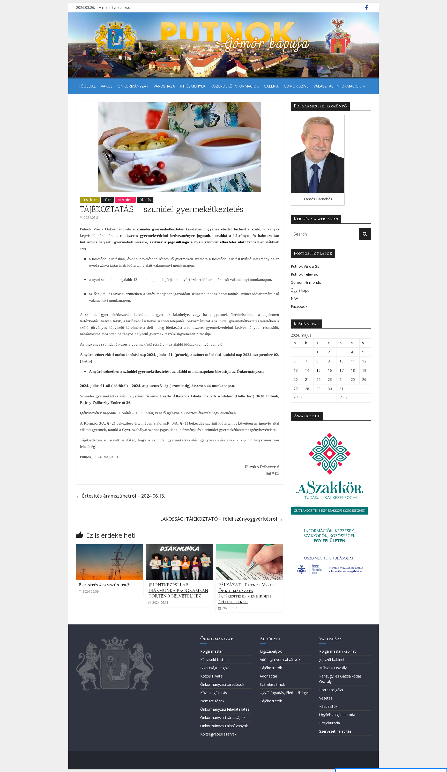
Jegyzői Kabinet (332, 659)
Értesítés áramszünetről (105, 585)
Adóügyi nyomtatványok (280, 659)
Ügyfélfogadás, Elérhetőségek (285, 692)
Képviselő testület (215, 659)
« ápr (298, 397)
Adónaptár (268, 676)
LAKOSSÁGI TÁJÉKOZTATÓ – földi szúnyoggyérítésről (221, 519)
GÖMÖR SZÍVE (296, 86)
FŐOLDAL (87, 86)
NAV (294, 298)
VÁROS (107, 86)
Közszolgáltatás (213, 692)
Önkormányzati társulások (222, 684)
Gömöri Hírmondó (306, 282)
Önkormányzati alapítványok (224, 725)
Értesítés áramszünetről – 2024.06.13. (120, 496)
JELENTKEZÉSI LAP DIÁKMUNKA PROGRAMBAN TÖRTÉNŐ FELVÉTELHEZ (178, 590)
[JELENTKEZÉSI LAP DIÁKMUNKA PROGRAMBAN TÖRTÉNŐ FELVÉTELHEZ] (179, 547)
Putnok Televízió (304, 274)
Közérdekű (125, 200)
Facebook (299, 306)
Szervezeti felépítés (335, 731)
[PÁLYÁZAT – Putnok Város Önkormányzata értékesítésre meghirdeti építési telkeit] (249, 547)
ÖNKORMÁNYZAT (133, 86)
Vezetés (325, 698)
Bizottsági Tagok (214, 667)
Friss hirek (90, 200)
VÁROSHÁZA (164, 86)
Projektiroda (329, 722)
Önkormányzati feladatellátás (224, 709)
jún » (343, 397)
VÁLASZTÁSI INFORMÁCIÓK (337, 86)
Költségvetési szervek (218, 734)
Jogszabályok (271, 651)
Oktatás (145, 200)
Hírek (107, 200)
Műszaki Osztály (333, 667)
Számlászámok (272, 684)
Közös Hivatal (211, 676)
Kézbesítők (328, 706)
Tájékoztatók (271, 667)
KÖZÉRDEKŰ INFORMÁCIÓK (235, 86)
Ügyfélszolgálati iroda (337, 714)
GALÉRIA (271, 86)
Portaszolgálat (331, 689)
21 (307, 379)
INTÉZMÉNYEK (192, 86)
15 (318, 370)
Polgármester (211, 651)
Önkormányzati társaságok (222, 717)
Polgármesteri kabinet (337, 651)
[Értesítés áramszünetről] (109, 547)
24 (341, 379)
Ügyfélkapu (300, 290)
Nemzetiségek (212, 700)
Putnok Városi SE (305, 266)
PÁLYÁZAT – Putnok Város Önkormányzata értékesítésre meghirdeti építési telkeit (246, 593)
